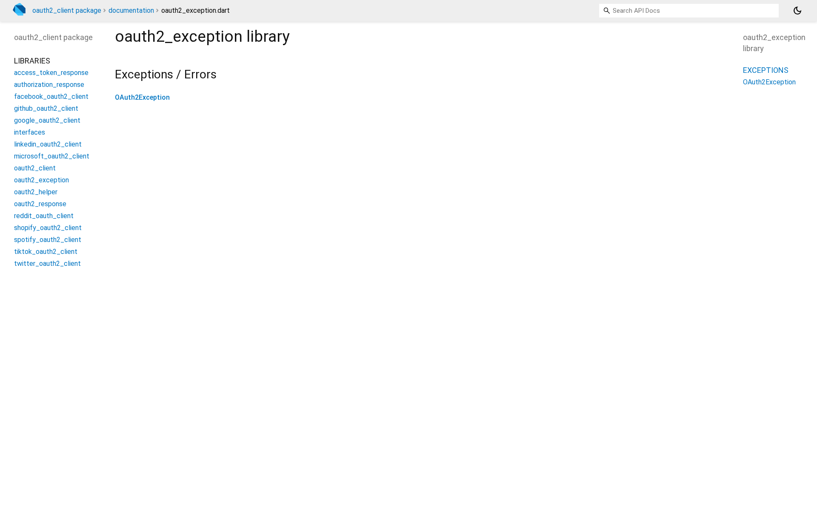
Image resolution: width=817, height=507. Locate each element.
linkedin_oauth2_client (48, 144)
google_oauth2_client (47, 120)
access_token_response (51, 73)
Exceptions (765, 70)
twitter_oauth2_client (47, 263)
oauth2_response (40, 204)
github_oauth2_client (46, 108)
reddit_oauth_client (44, 216)
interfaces (29, 132)
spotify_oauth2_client (47, 240)
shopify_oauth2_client (48, 228)
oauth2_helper (35, 192)
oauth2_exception (41, 180)
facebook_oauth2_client (51, 96)
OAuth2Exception (142, 97)
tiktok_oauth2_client (45, 252)
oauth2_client (35, 168)
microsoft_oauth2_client (51, 156)
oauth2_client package (66, 10)
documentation (131, 10)
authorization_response (49, 85)
